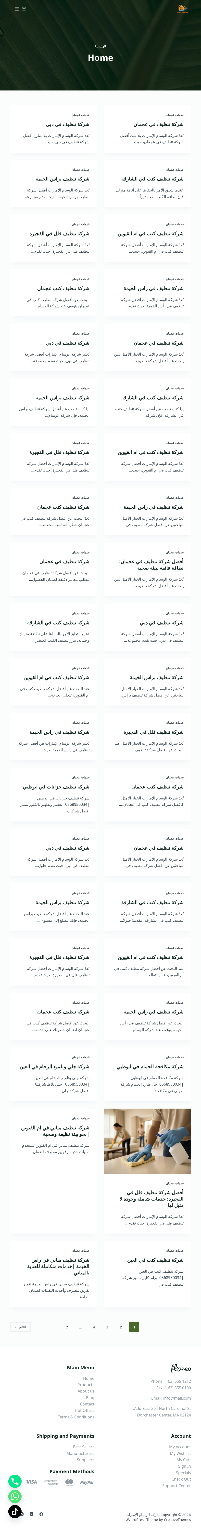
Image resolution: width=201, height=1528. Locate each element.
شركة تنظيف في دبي (67, 124)
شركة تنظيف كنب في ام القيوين (151, 233)
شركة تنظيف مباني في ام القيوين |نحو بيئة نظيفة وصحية (55, 1130)
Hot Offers (84, 1410)
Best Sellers (83, 1446)
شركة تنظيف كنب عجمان (63, 288)
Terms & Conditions (76, 1417)
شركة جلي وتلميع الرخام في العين (54, 1066)
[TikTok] (15, 1511)
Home (88, 1378)
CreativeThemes (177, 1519)
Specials (183, 1472)
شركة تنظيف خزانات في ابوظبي (56, 786)
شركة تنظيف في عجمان (159, 124)
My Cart (183, 1459)
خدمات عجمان (175, 115)
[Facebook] (41, 1514)
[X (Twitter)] (31, 1514)
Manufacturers (80, 1453)
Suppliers (85, 1459)
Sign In (184, 1466)
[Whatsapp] (15, 1496)
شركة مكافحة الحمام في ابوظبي (150, 1066)
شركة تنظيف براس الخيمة (62, 178)
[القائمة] (17, 9)
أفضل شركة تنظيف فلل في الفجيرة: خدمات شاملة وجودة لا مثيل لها (152, 1198)
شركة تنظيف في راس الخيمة (154, 288)
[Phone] (15, 1481)
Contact (87, 1404)
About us (86, 1391)
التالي (22, 1327)
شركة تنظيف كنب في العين (155, 1260)
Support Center (176, 1485)
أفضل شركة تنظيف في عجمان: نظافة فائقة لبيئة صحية (151, 564)
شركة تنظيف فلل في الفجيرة (59, 233)
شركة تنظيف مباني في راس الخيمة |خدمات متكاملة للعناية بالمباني (58, 1266)
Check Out (181, 1479)
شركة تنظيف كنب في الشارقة (152, 178)
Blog (90, 1397)
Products (85, 1384)
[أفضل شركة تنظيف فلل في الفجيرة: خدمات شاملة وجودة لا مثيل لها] (147, 1141)
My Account (180, 1446)
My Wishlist (180, 1453)
